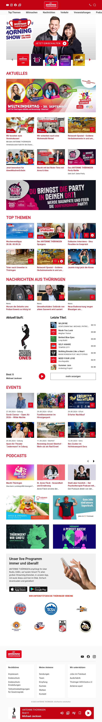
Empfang (43, 682)
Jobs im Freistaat (78, 674)
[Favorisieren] (80, 713)
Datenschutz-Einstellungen (14, 683)
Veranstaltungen (82, 12)
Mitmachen (31, 12)
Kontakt (42, 694)
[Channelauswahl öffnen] (94, 5)
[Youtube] (7, 5)
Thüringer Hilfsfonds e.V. (81, 682)
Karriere (42, 686)
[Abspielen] (88, 713)
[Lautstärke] (62, 713)
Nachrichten (49, 12)
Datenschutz (14, 678)
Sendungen (44, 674)
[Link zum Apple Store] (18, 590)
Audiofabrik (75, 678)
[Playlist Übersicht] (74, 713)
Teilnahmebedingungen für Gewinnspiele (19, 690)
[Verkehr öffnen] (19, 5)
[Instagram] (11, 5)
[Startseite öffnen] (51, 4)
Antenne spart (76, 686)
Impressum (13, 674)
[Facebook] (15, 5)
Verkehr (64, 12)
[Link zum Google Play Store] (38, 590)
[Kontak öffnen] (90, 5)
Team (41, 678)
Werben (42, 690)
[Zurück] (88, 461)
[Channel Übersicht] (68, 713)
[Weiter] (94, 461)
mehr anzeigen (73, 376)
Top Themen (14, 12)
